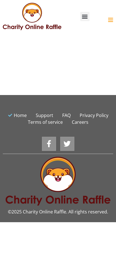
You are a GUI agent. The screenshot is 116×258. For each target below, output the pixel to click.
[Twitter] (67, 144)
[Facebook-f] (49, 144)
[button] (85, 16)
